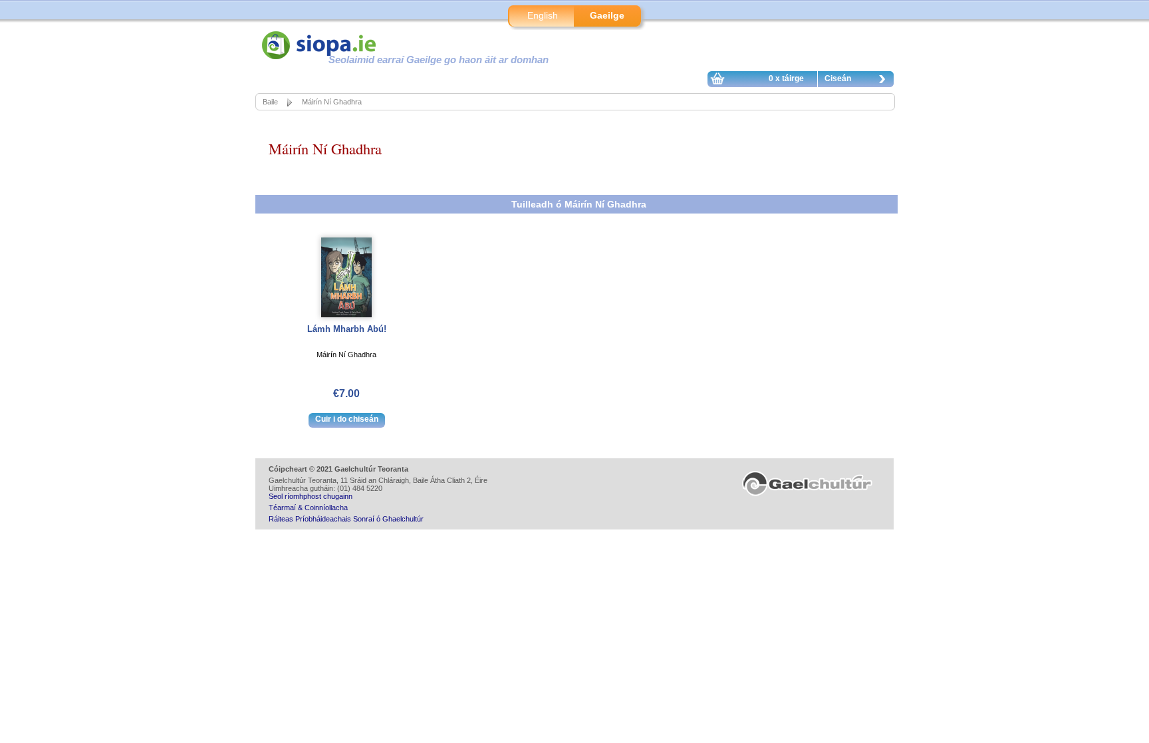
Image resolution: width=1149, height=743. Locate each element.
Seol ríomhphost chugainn (310, 496)
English (542, 15)
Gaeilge (607, 15)
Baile (270, 102)
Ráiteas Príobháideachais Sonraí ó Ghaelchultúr (346, 519)
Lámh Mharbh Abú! (346, 329)
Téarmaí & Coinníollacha (308, 508)
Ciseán (838, 78)
